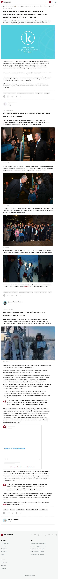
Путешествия (44, 509)
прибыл (26, 286)
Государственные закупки (37, 554)
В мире (3, 554)
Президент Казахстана (26, 292)
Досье (41, 6)
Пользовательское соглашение (38, 543)
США (49, 292)
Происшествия (5, 543)
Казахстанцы (20, 509)
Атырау (12, 509)
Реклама (3, 568)
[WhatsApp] (8, 96)
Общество (39, 93)
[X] (20, 96)
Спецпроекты (35, 6)
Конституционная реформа (24, 6)
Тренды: (3, 6)
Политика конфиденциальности (38, 546)
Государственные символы (37, 548)
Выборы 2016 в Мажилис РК (25, 93)
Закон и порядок (48, 6)
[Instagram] (4, 96)
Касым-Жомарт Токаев (10, 292)
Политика (3, 546)
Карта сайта (4, 562)
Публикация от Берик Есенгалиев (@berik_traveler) (22, 466)
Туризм (6, 509)
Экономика (4, 551)
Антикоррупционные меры (37, 551)
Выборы (46, 93)
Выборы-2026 (9, 6)
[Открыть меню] (55, 2)
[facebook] (42, 535)
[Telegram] (12, 96)
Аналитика (4, 548)
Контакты (3, 565)
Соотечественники (9, 93)
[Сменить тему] (51, 2)
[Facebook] (16, 96)
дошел (5, 504)
